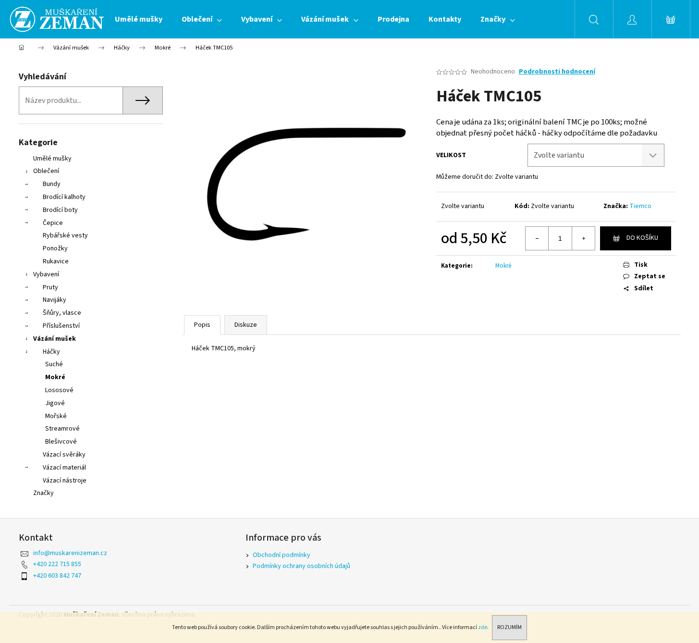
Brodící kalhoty (64, 197)
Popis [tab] (202, 325)
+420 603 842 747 (57, 576)
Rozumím (509, 627)
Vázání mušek (54, 339)
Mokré (55, 377)
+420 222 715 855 (57, 564)
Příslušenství (61, 326)
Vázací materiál (64, 467)
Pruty (50, 287)
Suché (54, 364)
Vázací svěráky (64, 454)
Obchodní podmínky (281, 555)
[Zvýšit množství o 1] (583, 238)
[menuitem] (138, 19)
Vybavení (46, 274)
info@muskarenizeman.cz (70, 553)
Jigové (55, 403)
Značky (43, 493)
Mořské (56, 416)
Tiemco (640, 206)
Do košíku (642, 238)
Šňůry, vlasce (62, 313)
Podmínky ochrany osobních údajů (301, 566)
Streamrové (62, 428)
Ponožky (55, 248)
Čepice (53, 223)
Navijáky (54, 300)
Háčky (51, 352)
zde (482, 627)
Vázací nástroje (64, 480)
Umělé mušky (52, 158)
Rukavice (56, 261)
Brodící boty (60, 210)
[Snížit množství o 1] (537, 238)
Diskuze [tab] (245, 325)
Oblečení (46, 171)
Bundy (52, 184)
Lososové (59, 390)
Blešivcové (61, 441)
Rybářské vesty (65, 235)
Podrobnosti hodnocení (557, 71)
